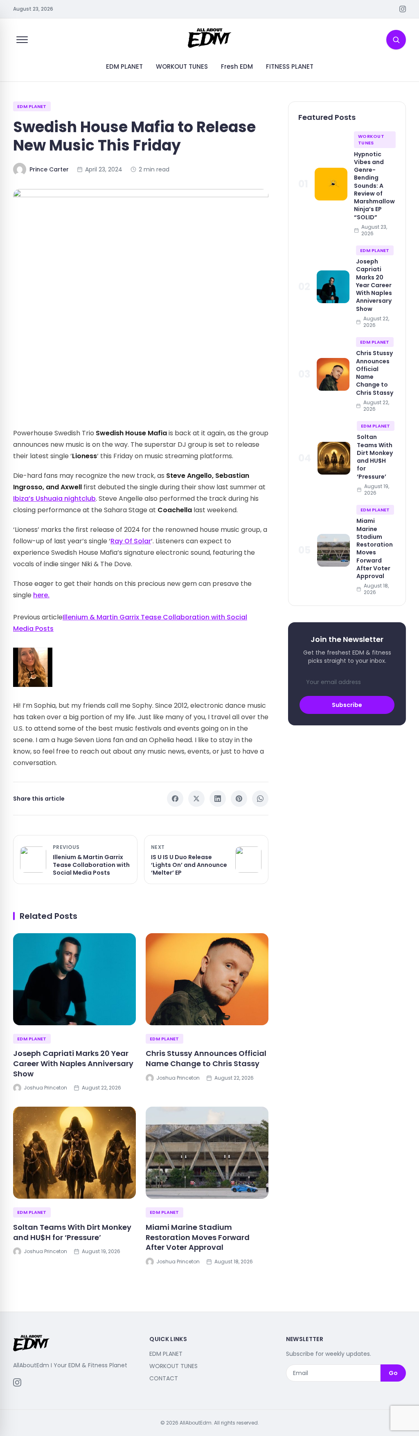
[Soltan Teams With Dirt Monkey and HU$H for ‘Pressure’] (74, 1153)
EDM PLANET (124, 66)
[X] (196, 798)
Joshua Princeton (45, 1088)
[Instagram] (402, 9)
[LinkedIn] (218, 798)
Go (393, 1373)
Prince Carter (49, 169)
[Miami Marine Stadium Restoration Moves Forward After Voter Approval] (207, 1153)
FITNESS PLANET (289, 66)
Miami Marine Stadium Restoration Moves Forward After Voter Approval (198, 1237)
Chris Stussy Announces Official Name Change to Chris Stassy (206, 1058)
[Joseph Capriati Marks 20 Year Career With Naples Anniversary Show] (74, 979)
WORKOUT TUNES (182, 66)
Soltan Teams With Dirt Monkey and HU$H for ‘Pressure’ (72, 1232)
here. (41, 595)
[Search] (396, 40)
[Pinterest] (239, 798)
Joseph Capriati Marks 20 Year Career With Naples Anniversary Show (73, 1063)
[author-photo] (140, 667)
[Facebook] (175, 798)
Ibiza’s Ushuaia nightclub (54, 498)
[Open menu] (22, 39)
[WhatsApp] (260, 798)
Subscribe (347, 705)
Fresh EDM (237, 66)
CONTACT (163, 1378)
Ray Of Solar (130, 541)
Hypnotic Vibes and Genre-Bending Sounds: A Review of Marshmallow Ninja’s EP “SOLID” (374, 185)
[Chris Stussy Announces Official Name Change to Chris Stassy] (207, 979)
